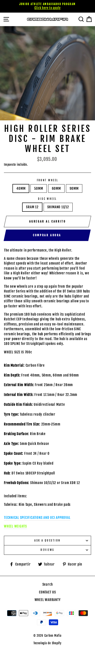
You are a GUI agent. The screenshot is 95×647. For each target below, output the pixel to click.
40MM (20, 188)
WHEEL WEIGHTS (15, 526)
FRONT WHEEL (47, 180)
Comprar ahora (47, 235)
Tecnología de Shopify (47, 643)
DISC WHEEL (47, 198)
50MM (38, 188)
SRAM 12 (32, 207)
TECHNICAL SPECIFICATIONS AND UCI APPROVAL (37, 517)
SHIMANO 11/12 (58, 207)
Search (47, 584)
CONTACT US (47, 592)
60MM (56, 188)
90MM (74, 188)
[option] (47, 6)
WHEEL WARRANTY (48, 600)
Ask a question (47, 540)
